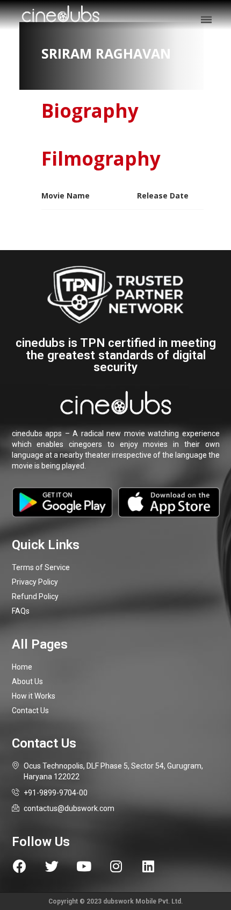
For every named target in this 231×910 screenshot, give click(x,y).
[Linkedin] (148, 866)
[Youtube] (84, 866)
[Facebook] (19, 866)
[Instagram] (116, 866)
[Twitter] (52, 866)
